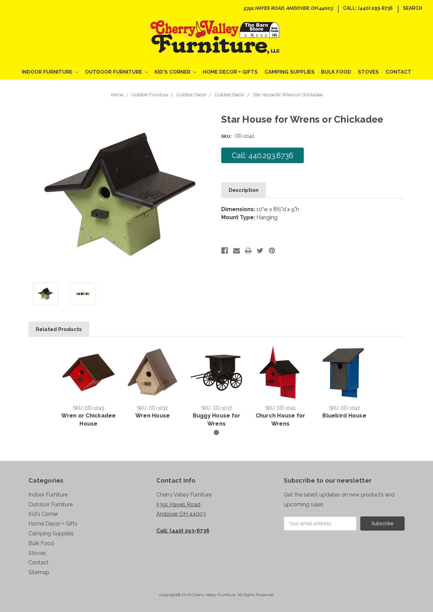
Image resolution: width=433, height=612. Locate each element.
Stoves (368, 72)
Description (243, 190)
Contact (398, 72)
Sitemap (38, 572)
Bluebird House (344, 415)
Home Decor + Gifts (230, 72)
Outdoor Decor (191, 94)
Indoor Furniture (48, 72)
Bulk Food (336, 72)
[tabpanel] (89, 386)
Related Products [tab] (59, 329)
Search (412, 8)
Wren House (152, 415)
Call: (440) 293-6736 (368, 8)
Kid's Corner (173, 72)
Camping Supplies (290, 72)
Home (117, 94)
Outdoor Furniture (114, 72)
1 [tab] (216, 432)
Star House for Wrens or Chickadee (287, 94)
